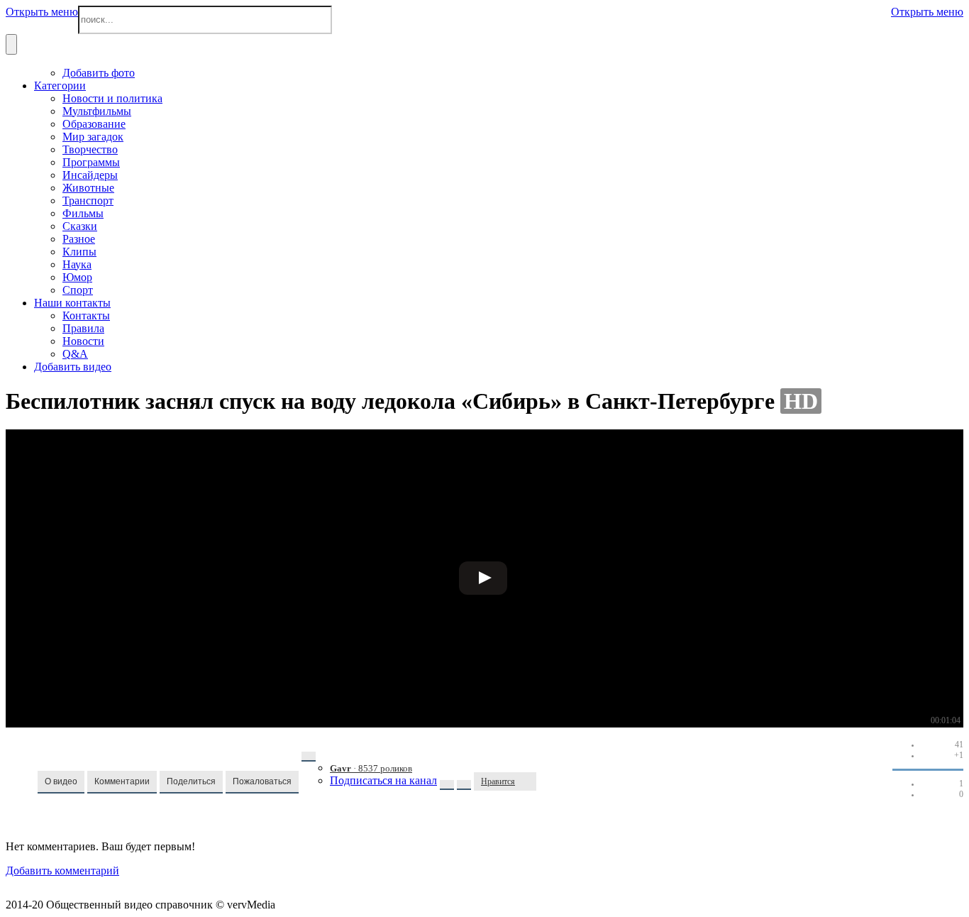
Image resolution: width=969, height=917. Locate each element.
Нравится (498, 781)
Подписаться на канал (383, 780)
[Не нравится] (529, 781)
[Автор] (308, 757)
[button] (61, 782)
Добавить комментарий (62, 870)
